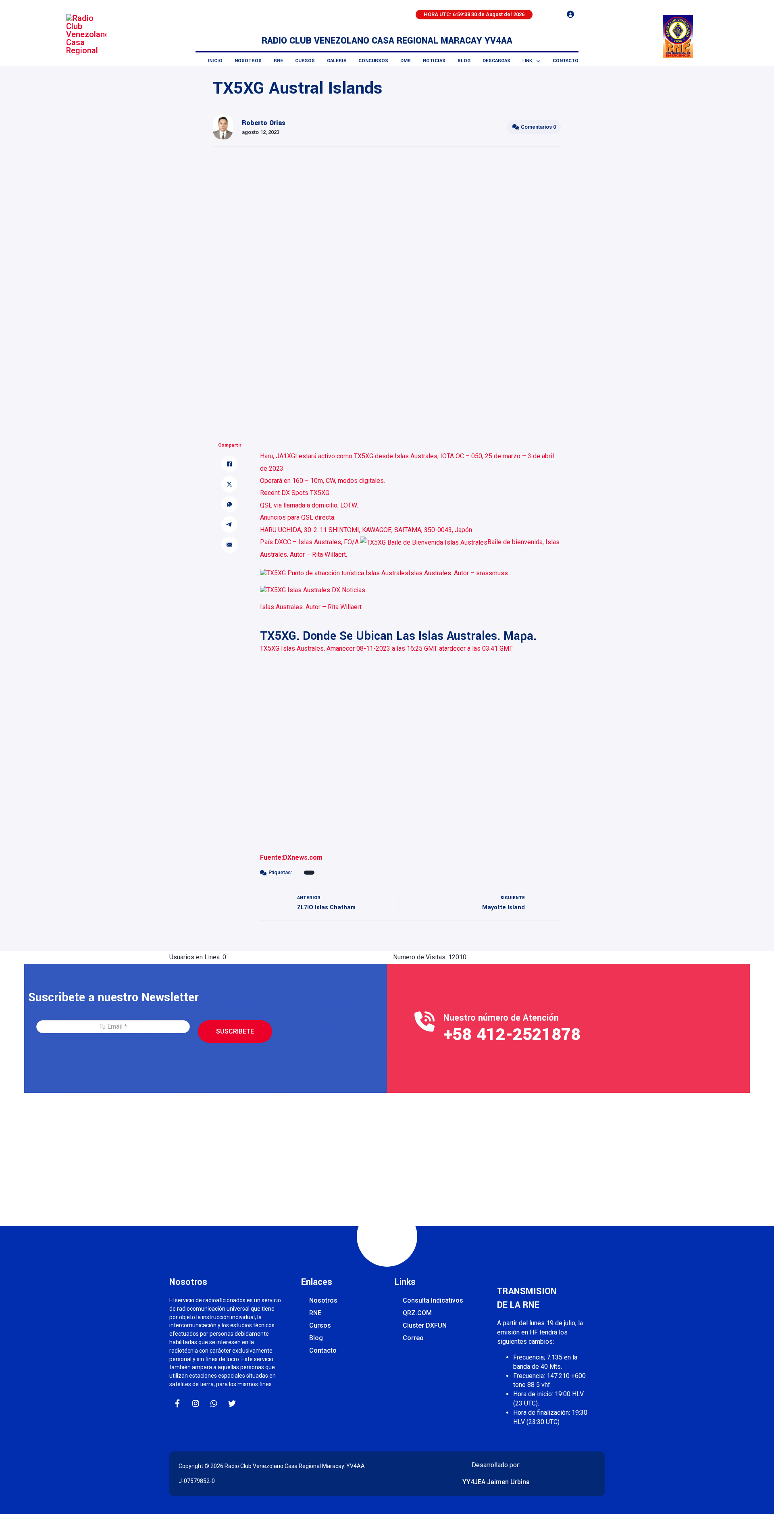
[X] (229, 484)
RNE (278, 60)
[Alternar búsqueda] (549, 14)
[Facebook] (229, 464)
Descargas (496, 60)
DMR (405, 60)
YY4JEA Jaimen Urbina (496, 1482)
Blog (464, 60)
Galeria (336, 60)
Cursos (305, 60)
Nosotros (248, 60)
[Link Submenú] (538, 61)
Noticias (434, 60)
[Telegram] (229, 524)
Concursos (373, 60)
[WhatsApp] (229, 504)
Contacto (565, 60)
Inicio (215, 60)
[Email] (229, 545)
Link (527, 60)
